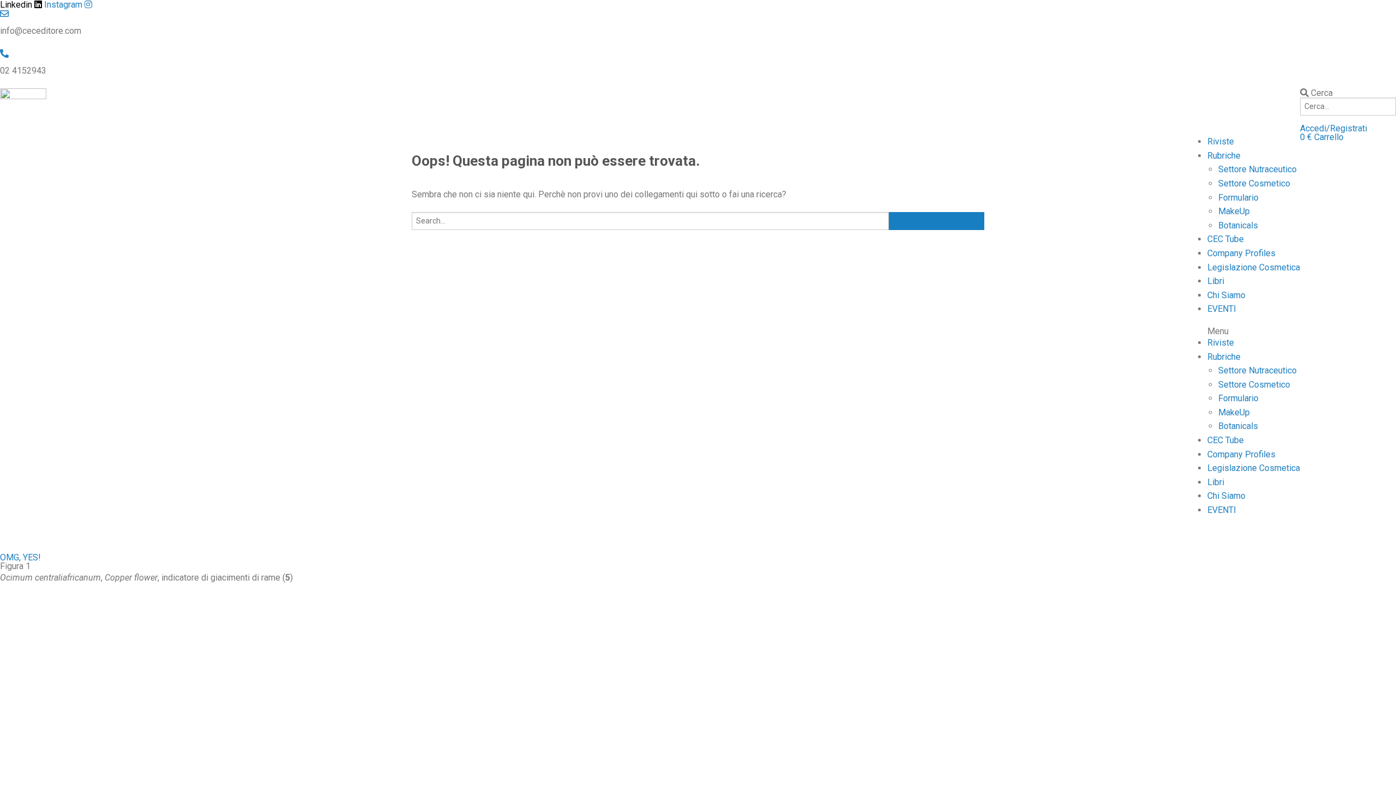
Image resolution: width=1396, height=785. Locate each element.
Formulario (1238, 197)
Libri (1215, 281)
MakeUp (1234, 211)
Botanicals (1238, 225)
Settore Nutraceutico (1257, 169)
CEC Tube (1225, 239)
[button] (1333, 128)
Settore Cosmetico (1254, 183)
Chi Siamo (1226, 295)
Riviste (1220, 141)
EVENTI (1221, 309)
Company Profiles (1241, 253)
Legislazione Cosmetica (1253, 267)
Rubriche (1224, 155)
